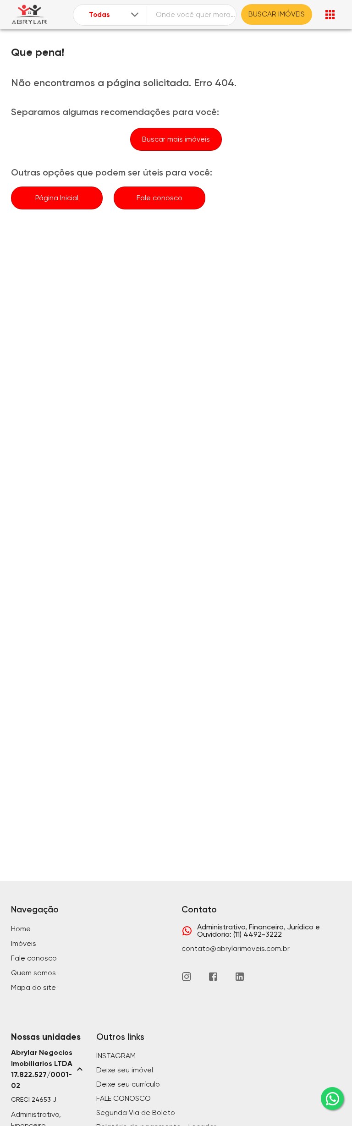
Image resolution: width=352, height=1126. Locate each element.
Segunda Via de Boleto (135, 1112)
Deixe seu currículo (128, 1084)
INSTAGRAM (116, 1055)
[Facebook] (213, 977)
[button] (48, 1069)
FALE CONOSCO (123, 1098)
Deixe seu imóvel (124, 1070)
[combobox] (114, 15)
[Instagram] (187, 977)
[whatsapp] (332, 1098)
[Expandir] (134, 14)
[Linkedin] (240, 977)
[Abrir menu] (330, 14)
